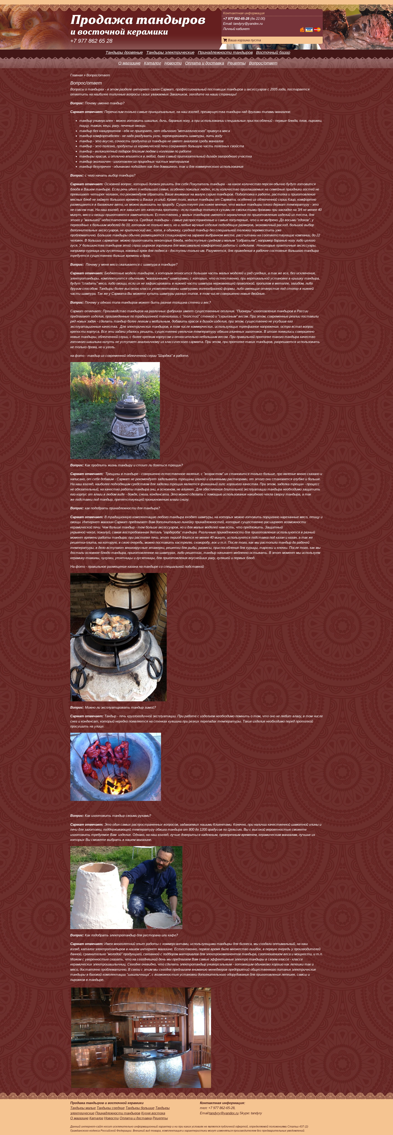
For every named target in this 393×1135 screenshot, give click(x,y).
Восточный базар (273, 52)
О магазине (129, 63)
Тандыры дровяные (124, 52)
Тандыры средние (111, 1108)
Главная (76, 75)
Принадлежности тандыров (225, 52)
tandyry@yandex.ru (248, 23)
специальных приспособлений (248, 120)
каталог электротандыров (103, 949)
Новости (173, 63)
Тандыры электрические (170, 52)
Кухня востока (153, 1113)
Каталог (152, 63)
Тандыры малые (83, 1108)
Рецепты (236, 63)
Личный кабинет (236, 29)
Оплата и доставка (204, 63)
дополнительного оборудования (223, 974)
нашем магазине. (138, 840)
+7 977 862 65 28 (91, 41)
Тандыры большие (140, 1108)
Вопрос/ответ (263, 63)
